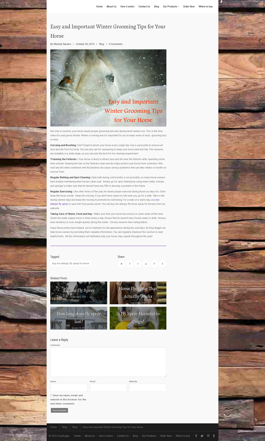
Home (99, 6)
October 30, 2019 (85, 44)
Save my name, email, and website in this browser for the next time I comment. (68, 399)
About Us (111, 6)
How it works (127, 6)
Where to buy (206, 6)
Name (53, 381)
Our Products (170, 6)
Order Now (189, 6)
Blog (156, 6)
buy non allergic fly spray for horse (70, 263)
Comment (55, 345)
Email (92, 381)
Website (133, 381)
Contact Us (144, 6)
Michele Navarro (62, 44)
